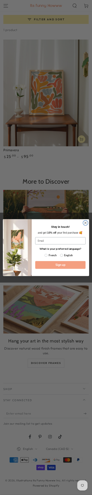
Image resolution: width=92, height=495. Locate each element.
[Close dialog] (85, 222)
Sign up (60, 265)
